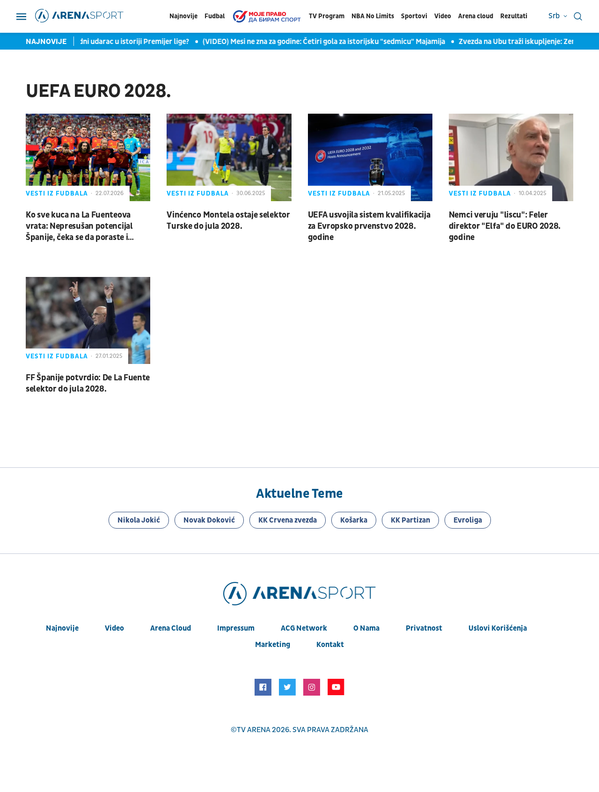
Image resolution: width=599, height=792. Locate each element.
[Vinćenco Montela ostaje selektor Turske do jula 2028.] (229, 157)
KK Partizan (410, 520)
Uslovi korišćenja (497, 628)
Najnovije (183, 16)
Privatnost (424, 628)
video (114, 628)
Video (442, 16)
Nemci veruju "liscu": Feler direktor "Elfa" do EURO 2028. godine (505, 226)
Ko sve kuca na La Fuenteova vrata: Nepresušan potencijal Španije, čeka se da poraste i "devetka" (79, 226)
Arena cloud (475, 16)
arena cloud (170, 628)
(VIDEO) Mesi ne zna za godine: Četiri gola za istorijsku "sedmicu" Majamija (318, 41)
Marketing (272, 644)
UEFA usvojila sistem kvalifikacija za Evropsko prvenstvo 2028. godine (369, 226)
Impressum (236, 628)
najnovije (62, 628)
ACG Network (304, 628)
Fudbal (215, 16)
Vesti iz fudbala (57, 193)
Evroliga (467, 520)
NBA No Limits (372, 16)
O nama (366, 628)
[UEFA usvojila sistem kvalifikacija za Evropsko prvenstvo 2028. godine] (370, 157)
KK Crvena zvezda (287, 520)
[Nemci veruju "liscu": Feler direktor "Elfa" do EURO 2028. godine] (511, 157)
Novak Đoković (209, 520)
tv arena (253, 729)
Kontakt (330, 644)
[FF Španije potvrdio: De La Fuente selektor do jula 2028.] (88, 320)
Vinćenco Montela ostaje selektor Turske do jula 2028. (228, 221)
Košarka (353, 520)
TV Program (326, 16)
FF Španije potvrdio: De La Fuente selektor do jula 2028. (88, 383)
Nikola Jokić (138, 520)
